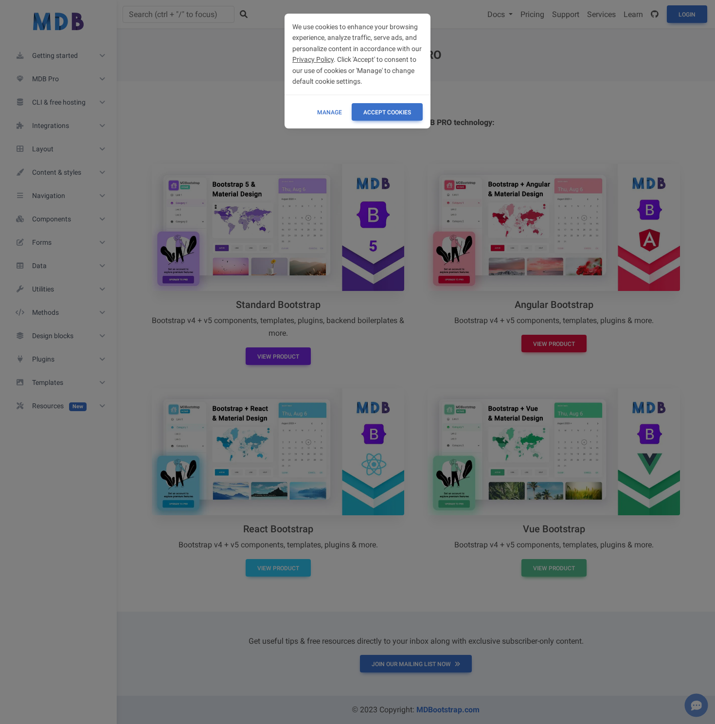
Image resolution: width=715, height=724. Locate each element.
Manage (329, 112)
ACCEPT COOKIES (387, 112)
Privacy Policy (313, 59)
